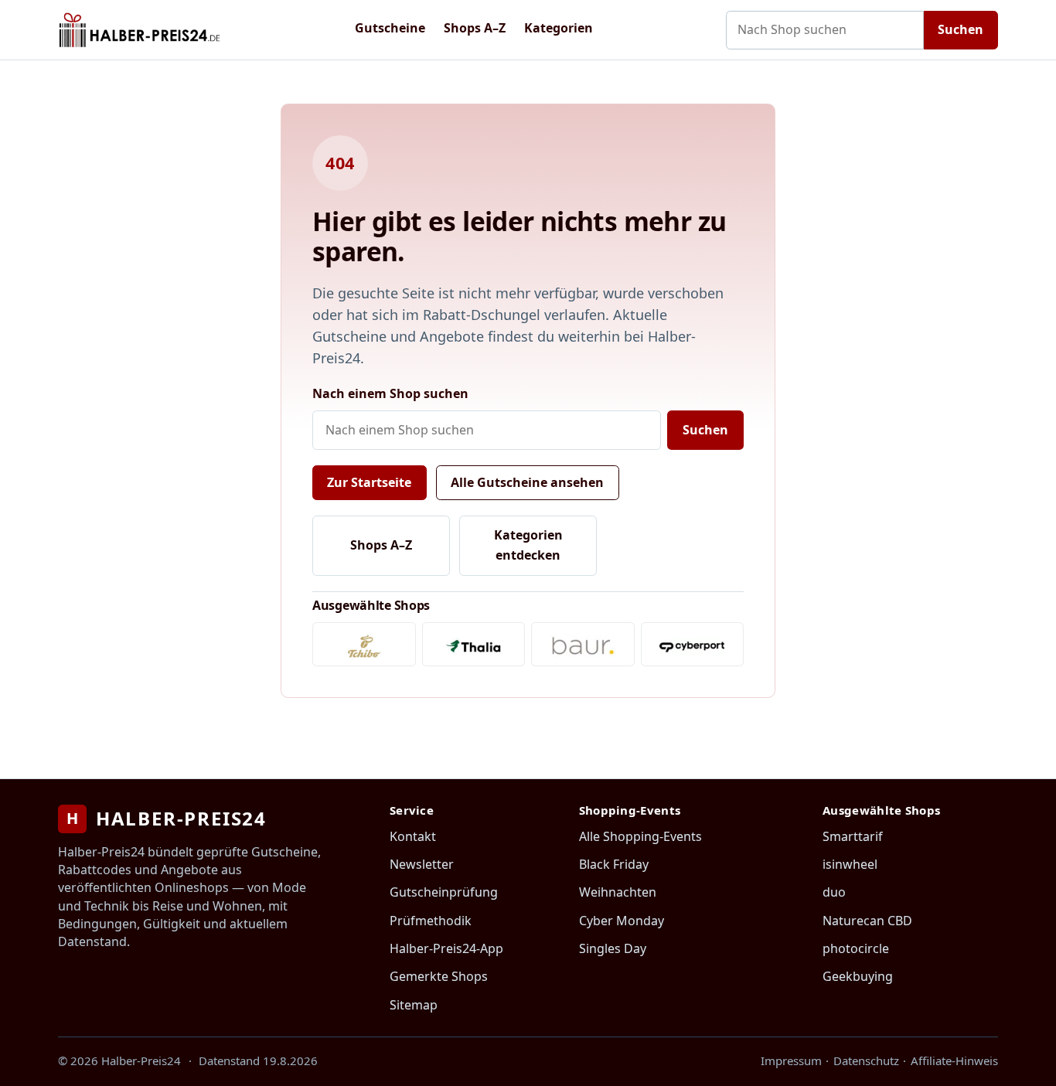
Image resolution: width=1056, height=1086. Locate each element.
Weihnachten (617, 891)
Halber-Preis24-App (446, 948)
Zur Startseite (369, 482)
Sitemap (414, 1004)
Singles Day (612, 948)
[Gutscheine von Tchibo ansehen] (364, 644)
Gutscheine (390, 27)
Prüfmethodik (431, 920)
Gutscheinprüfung (444, 891)
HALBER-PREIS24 (166, 818)
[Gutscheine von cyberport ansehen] (692, 644)
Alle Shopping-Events (640, 836)
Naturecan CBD (867, 920)
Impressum (791, 1060)
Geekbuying (858, 976)
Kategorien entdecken (528, 544)
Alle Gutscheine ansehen (527, 482)
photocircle (856, 948)
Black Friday (614, 864)
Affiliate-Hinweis (954, 1060)
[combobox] (825, 30)
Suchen (960, 29)
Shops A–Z (475, 27)
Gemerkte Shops (439, 976)
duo (834, 891)
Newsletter (422, 864)
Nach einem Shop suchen (390, 393)
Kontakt (413, 836)
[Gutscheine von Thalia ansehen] (474, 644)
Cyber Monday (621, 920)
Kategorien (558, 27)
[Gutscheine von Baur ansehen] (583, 644)
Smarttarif (853, 836)
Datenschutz (866, 1060)
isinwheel (850, 864)
